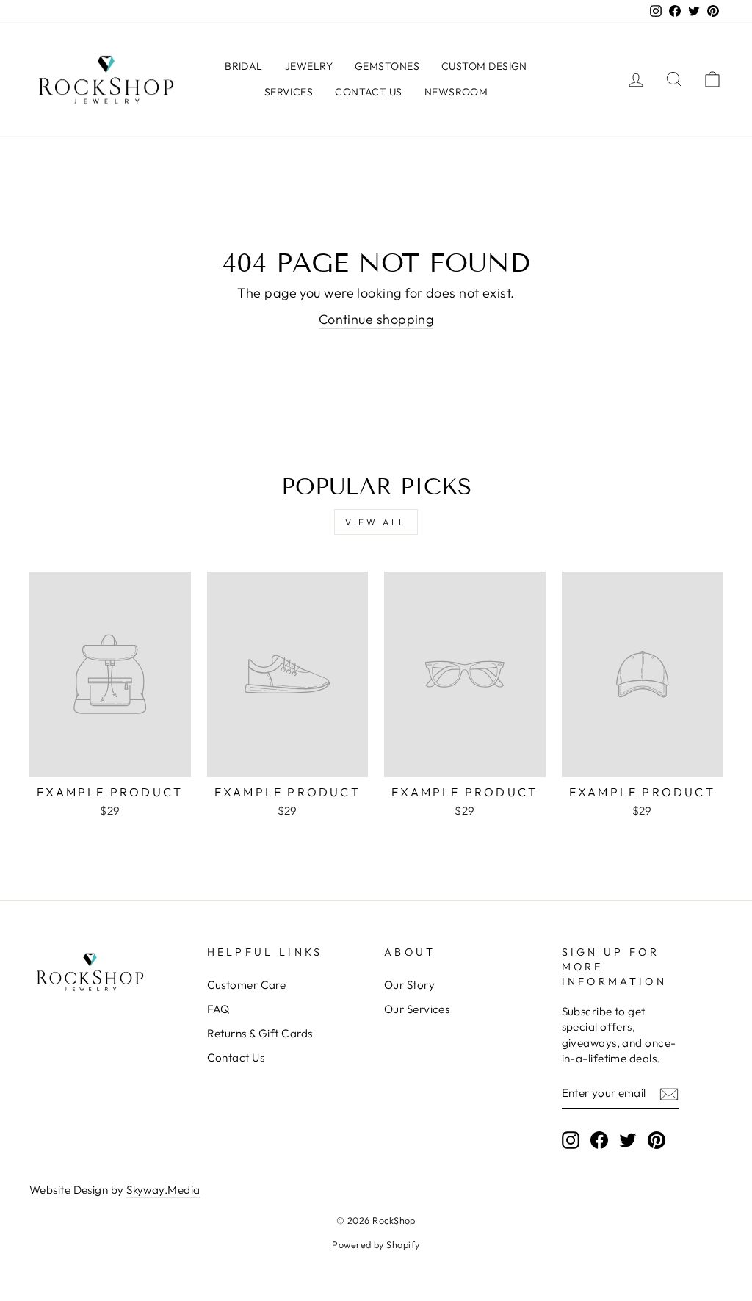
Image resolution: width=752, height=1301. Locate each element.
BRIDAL (244, 66)
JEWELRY (309, 66)
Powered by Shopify (375, 1244)
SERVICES (289, 91)
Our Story (409, 985)
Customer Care (246, 985)
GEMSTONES (387, 66)
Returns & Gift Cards (260, 1033)
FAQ (218, 1009)
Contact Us (236, 1057)
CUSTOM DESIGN (484, 66)
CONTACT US (368, 91)
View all (376, 521)
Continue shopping (376, 319)
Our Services (416, 1009)
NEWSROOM (456, 91)
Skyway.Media (163, 1190)
